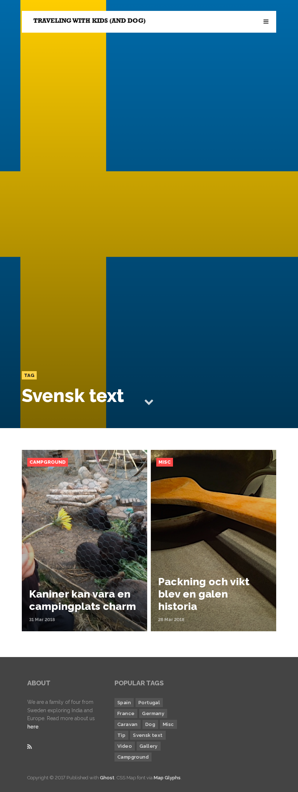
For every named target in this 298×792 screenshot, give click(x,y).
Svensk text (147, 735)
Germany (153, 713)
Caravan (127, 724)
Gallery (149, 746)
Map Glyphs (167, 777)
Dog (150, 724)
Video (124, 746)
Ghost (107, 777)
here (33, 727)
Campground (47, 462)
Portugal (149, 702)
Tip (121, 735)
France (125, 713)
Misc (164, 462)
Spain (124, 702)
